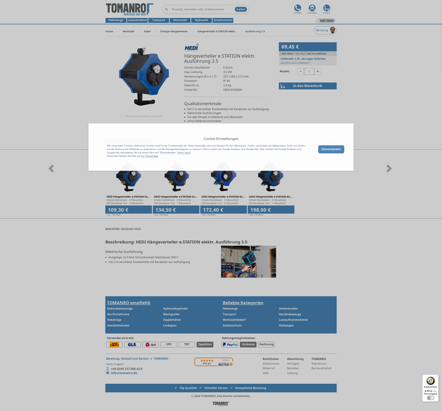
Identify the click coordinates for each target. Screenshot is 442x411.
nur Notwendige (149, 156)
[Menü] (436, 377)
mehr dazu (184, 152)
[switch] (430, 398)
